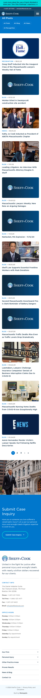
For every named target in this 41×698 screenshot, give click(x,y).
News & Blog (7, 672)
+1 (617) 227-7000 (9, 8)
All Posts (7, 23)
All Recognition (9, 28)
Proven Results (8, 667)
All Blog (17, 23)
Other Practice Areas (10, 662)
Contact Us (6, 677)
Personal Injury (8, 657)
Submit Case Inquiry (14, 535)
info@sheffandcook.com (24, 8)
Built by (20, 693)
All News (27, 23)
